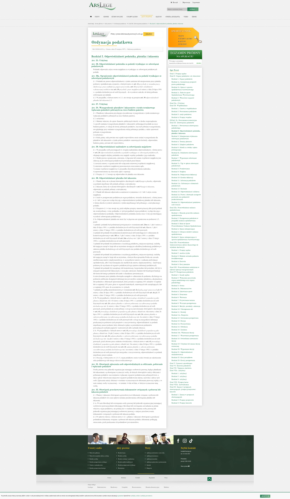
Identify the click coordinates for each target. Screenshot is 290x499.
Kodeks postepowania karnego (98, 468)
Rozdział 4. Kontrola (179, 261)
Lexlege (90, 487)
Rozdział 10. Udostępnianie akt (182, 309)
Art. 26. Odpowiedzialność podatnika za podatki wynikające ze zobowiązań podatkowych (125, 65)
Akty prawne (146, 17)
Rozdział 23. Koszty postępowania (183, 360)
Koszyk (175, 2)
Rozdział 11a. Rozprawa (180, 315)
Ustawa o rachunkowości (96, 465)
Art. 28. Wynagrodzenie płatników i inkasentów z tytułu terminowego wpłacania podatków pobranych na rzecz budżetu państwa (123, 108)
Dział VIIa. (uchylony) (177, 370)
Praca (165, 478)
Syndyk (149, 465)
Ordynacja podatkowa (120, 23)
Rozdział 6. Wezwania (179, 297)
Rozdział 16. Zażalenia (179, 330)
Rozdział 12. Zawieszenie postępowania (185, 318)
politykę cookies (135, 496)
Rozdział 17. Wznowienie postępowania (185, 336)
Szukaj (193, 9)
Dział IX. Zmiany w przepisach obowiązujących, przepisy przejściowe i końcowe (183, 389)
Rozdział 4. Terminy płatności (182, 142)
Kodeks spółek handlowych (125, 462)
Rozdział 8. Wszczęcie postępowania (184, 303)
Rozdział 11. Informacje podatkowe (184, 180)
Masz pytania (184, 466)
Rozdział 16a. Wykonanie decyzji (183, 333)
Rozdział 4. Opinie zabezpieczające (183, 229)
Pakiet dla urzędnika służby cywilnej (99, 456)
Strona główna (99, 23)
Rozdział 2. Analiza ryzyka (181, 253)
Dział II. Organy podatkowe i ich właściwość (185, 76)
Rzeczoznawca (136, 487)
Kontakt (137, 478)
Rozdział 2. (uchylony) (179, 376)
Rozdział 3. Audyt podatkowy (182, 114)
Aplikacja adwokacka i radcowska (155, 453)
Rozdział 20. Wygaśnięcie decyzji (183, 349)
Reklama (123, 478)
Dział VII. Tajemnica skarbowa (180, 368)
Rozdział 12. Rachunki (179, 189)
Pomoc (109, 478)
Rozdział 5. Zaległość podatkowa (183, 145)
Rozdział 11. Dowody (179, 312)
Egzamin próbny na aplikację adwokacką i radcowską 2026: (181, 63)
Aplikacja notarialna (152, 459)
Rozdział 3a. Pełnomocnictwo (181, 289)
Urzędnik (125, 487)
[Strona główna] (91, 17)
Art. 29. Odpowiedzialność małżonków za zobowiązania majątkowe (121, 147)
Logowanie (196, 2)
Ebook (194, 17)
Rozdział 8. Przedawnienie (181, 169)
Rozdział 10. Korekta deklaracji (182, 178)
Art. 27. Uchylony (99, 104)
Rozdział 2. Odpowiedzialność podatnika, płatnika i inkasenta (166, 23)
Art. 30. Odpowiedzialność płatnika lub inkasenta (113, 178)
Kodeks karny (122, 453)
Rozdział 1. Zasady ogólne (180, 275)
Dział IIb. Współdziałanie (178, 106)
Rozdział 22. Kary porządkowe (182, 357)
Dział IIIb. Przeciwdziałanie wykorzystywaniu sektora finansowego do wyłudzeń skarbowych (184, 245)
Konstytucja (121, 468)
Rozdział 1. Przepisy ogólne (181, 250)
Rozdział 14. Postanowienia (181, 324)
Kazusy (159, 17)
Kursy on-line (117, 17)
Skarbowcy (114, 487)
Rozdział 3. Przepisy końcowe (182, 403)
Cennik (106, 17)
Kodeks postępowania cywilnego (98, 462)
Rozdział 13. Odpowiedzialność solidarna (185, 192)
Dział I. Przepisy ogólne (178, 74)
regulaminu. (120, 496)
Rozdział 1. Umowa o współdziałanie (184, 109)
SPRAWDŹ (149, 34)
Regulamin (152, 478)
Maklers (166, 487)
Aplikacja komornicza (152, 456)
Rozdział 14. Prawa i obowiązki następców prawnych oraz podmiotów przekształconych (186, 197)
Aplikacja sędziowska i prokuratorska (156, 462)
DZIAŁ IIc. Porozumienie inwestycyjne (183, 120)
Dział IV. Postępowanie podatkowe (181, 272)
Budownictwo (101, 487)
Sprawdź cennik (181, 31)
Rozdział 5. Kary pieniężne (181, 264)
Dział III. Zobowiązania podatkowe (138, 23)
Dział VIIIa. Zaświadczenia (179, 385)
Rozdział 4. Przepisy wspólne (181, 117)
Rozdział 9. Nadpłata (179, 172)
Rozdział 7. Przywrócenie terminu (183, 300)
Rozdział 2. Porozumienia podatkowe (184, 111)
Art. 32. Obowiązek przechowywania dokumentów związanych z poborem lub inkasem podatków (126, 390)
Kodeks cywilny (94, 459)
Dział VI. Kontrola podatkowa (180, 366)
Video (186, 17)
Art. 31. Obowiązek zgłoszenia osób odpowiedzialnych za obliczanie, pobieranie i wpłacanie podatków (127, 365)
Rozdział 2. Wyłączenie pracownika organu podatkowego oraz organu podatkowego (184, 280)
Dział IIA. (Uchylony (177, 103)
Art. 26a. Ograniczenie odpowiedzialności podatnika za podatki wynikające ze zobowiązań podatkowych (126, 77)
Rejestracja (186, 2)
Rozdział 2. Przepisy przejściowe (183, 400)
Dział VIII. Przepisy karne (179, 382)
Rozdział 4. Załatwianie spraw (182, 291)
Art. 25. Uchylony (99, 60)
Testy (97, 17)
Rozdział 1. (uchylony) (179, 373)
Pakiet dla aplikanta (95, 453)
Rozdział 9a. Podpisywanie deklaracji (184, 175)
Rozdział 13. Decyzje (179, 321)
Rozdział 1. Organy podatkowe (182, 79)
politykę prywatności (146, 496)
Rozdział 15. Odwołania (180, 327)
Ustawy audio (132, 17)
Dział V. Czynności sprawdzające (181, 363)
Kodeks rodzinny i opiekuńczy (126, 459)
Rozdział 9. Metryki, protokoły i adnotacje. (186, 306)
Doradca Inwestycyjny (152, 487)
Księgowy (149, 468)
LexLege (182, 44)
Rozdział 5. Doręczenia (179, 294)
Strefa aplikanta (173, 17)
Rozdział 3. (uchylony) (179, 379)
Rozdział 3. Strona (178, 286)
